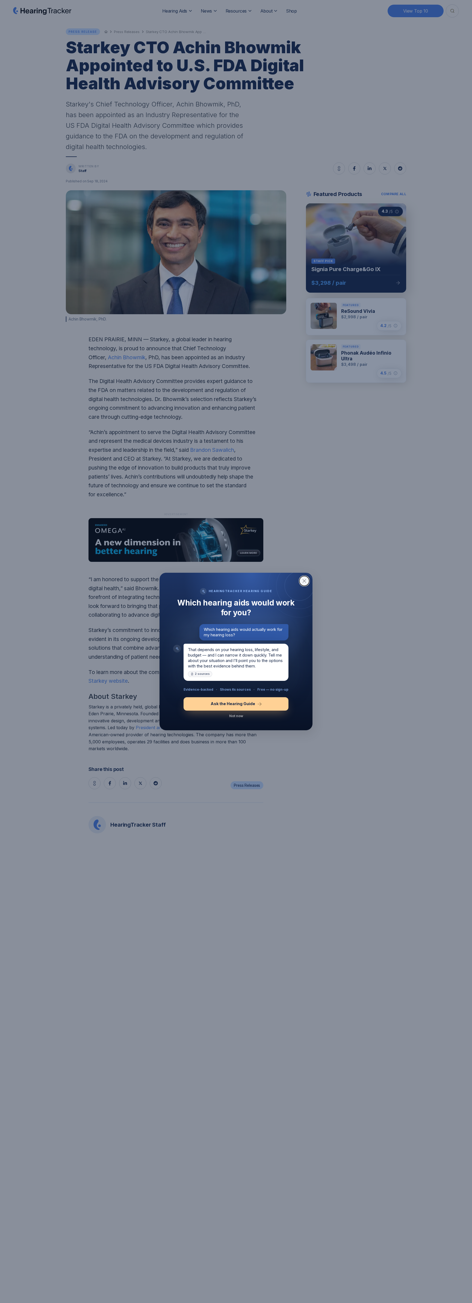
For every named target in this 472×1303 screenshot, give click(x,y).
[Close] (304, 581)
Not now (236, 716)
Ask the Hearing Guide (233, 703)
